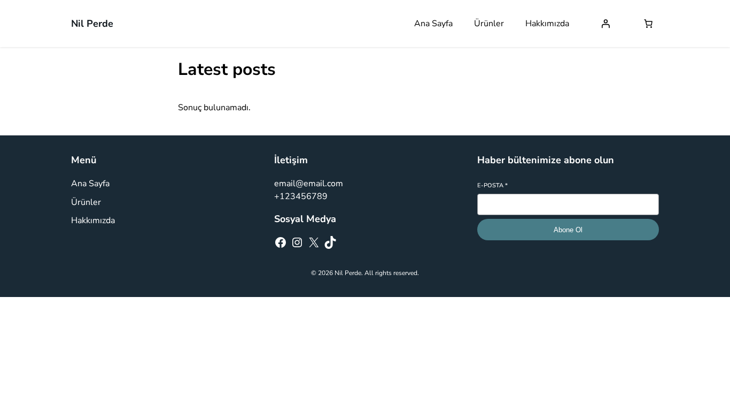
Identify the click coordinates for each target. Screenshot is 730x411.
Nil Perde (92, 23)
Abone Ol (568, 230)
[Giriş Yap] (605, 23)
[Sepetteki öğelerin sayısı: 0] (648, 23)
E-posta (492, 185)
